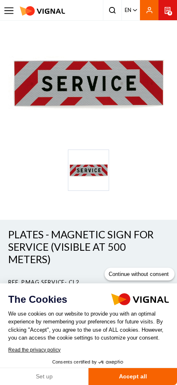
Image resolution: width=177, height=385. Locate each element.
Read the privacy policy (34, 350)
